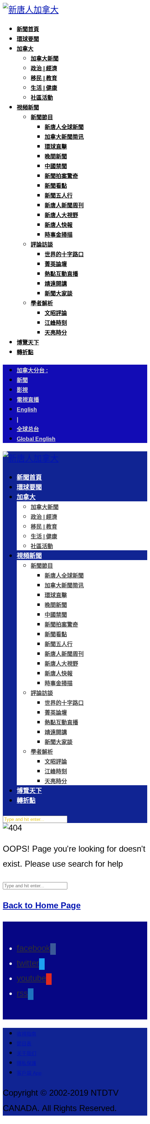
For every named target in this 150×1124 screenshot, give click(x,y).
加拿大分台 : (32, 370)
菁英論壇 (56, 264)
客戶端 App (29, 1073)
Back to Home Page (42, 905)
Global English (36, 439)
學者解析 (42, 303)
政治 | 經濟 (44, 68)
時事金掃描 (59, 235)
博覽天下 (28, 342)
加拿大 (25, 49)
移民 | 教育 (44, 78)
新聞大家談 (59, 293)
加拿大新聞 (45, 59)
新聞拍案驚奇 (61, 176)
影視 (22, 390)
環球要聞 (28, 39)
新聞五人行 (59, 196)
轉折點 (25, 352)
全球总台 (28, 429)
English (27, 410)
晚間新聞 (56, 156)
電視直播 (28, 400)
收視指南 (26, 1034)
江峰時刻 (56, 323)
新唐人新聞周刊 (64, 205)
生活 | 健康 (44, 88)
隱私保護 (26, 1063)
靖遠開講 (56, 284)
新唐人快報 (59, 225)
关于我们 (26, 1053)
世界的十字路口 (64, 254)
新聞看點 (56, 186)
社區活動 (42, 98)
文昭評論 (56, 313)
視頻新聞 (28, 107)
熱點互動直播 (61, 274)
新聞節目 (42, 117)
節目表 (24, 1043)
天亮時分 (56, 333)
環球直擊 (56, 147)
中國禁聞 (56, 166)
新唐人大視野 (61, 215)
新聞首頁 (28, 29)
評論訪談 (42, 245)
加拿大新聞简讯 (64, 137)
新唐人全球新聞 (64, 127)
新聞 (22, 380)
